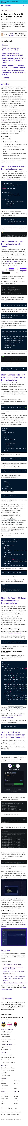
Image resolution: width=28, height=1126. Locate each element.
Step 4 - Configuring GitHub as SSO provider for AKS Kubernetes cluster (13, 66)
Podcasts (3, 1088)
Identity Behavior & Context (8, 1062)
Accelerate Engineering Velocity (8, 1059)
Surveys (16, 1083)
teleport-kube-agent (12, 261)
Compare (16, 1085)
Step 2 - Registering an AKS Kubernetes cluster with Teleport (12, 54)
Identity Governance (6, 1036)
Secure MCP (4, 1072)
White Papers (4, 1085)
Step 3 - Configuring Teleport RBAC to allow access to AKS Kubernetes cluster (13, 60)
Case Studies (17, 1080)
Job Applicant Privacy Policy (13, 1114)
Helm (7, 263)
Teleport (5, 121)
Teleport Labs (4, 1098)
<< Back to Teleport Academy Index (8, 10)
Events (15, 1088)
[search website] (23, 5)
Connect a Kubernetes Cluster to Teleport (13, 971)
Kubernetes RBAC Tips (9, 973)
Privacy (3, 1114)
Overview (5, 45)
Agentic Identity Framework (8, 1070)
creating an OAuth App (15, 633)
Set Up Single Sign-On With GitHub (12, 964)
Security (3, 1103)
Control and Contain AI (6, 1055)
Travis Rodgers (11, 34)
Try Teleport (4, 1101)
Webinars (3, 1083)
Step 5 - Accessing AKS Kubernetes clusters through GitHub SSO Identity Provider (13, 72)
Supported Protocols (6, 1047)
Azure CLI (9, 179)
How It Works (4, 1096)
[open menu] (26, 5)
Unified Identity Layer (6, 1031)
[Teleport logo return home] (6, 5)
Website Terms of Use (16, 1112)
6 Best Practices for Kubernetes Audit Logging (15, 982)
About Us (16, 1101)
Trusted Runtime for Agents (8, 1067)
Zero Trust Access (5, 1034)
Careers (16, 1096)
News (15, 1093)
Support (16, 1103)
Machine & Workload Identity (8, 1039)
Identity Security (5, 1041)
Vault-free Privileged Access (8, 1057)
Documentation (5, 1093)
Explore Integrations (6, 1049)
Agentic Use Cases (5, 1075)
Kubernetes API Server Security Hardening (14, 976)
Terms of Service (5, 1112)
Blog (2, 1080)
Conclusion (5, 77)
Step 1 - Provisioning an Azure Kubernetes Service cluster (11, 49)
